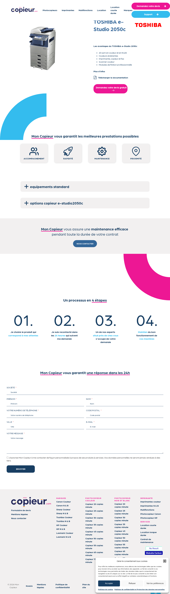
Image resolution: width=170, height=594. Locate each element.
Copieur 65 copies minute (94, 553)
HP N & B (60, 529)
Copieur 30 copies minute (94, 519)
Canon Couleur (63, 501)
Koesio (29, 586)
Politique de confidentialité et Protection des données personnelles (139, 589)
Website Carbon (154, 553)
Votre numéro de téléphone (22, 410)
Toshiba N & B (63, 521)
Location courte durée (114, 10)
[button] (164, 561)
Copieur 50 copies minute (94, 540)
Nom (88, 399)
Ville (9, 422)
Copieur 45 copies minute (94, 533)
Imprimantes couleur (150, 501)
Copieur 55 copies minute (94, 546)
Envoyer (20, 469)
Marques (128, 10)
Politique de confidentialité (63, 586)
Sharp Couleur (63, 509)
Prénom (11, 399)
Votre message (15, 433)
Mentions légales (19, 514)
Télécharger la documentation (113, 77)
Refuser (132, 583)
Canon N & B (62, 505)
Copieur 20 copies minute (94, 505)
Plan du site (86, 586)
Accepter (109, 583)
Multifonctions (86, 10)
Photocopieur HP (148, 518)
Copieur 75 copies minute (94, 560)
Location (101, 10)
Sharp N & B (62, 513)
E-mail (89, 422)
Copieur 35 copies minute (94, 526)
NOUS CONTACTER (85, 244)
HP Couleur (61, 525)
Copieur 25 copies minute (94, 512)
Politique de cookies (105, 589)
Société (11, 387)
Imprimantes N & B (149, 505)
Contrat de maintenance (146, 540)
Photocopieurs (50, 10)
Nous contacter (18, 518)
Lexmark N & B (63, 537)
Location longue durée (148, 533)
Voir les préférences (155, 583)
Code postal (93, 410)
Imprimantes (68, 10)
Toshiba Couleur (64, 517)
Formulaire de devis (21, 510)
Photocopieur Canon (150, 514)
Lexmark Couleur (64, 533)
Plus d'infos (99, 71)
